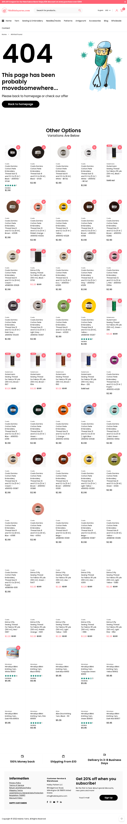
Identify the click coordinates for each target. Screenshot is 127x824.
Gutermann (110, 164)
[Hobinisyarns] (16, 10)
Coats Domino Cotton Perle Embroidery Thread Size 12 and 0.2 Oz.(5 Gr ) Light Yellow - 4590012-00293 (88, 481)
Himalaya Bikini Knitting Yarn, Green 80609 (87, 716)
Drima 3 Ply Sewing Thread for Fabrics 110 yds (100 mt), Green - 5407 (38, 577)
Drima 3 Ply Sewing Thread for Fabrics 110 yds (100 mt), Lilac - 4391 (63, 577)
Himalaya (8, 664)
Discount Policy (15, 798)
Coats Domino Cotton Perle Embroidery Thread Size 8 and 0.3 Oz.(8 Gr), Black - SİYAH (38, 172)
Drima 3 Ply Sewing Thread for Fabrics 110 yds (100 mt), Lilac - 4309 (88, 577)
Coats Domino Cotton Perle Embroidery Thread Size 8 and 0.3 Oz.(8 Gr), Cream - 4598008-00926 (12, 277)
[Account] (116, 10)
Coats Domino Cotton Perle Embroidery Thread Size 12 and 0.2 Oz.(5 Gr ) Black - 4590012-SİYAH (12, 173)
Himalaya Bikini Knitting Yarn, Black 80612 (36, 669)
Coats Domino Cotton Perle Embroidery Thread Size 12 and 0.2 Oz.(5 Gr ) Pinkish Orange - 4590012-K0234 (38, 228)
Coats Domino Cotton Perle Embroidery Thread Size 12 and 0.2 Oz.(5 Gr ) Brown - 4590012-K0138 (88, 228)
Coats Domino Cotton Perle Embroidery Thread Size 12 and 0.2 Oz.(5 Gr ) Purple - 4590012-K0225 (114, 382)
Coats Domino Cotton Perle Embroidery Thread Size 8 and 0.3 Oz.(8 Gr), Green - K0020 (63, 326)
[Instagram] (50, 802)
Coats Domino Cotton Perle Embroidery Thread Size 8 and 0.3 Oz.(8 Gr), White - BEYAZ (63, 172)
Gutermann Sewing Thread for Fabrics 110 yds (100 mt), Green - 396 (114, 325)
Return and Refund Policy (20, 788)
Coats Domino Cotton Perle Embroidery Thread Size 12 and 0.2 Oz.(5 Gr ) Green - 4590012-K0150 (38, 431)
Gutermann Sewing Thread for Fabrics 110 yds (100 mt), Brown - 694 (38, 379)
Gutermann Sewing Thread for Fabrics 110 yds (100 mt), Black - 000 (114, 171)
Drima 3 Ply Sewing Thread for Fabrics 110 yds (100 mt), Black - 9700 (38, 275)
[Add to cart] (18, 147)
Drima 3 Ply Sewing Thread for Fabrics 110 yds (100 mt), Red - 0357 (12, 627)
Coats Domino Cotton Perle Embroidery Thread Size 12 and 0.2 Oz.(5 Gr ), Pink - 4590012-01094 (114, 277)
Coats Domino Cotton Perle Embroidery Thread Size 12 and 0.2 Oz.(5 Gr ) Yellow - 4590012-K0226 (63, 228)
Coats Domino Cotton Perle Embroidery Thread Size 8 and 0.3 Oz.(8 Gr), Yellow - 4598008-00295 (114, 530)
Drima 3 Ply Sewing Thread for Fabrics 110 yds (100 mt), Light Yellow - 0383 (114, 577)
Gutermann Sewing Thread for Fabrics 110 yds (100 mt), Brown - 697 (12, 379)
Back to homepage (20, 104)
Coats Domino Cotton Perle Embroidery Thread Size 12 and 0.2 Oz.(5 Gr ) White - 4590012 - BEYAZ (88, 173)
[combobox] (55, 10)
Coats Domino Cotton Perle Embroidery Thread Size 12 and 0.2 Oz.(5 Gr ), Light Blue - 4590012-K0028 (88, 431)
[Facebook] (47, 802)
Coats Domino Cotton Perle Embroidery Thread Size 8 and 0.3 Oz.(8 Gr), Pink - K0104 (38, 529)
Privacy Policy (15, 783)
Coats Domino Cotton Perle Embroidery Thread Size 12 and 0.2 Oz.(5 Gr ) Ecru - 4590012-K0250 (63, 277)
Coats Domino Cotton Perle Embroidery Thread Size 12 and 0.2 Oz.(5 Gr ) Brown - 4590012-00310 (63, 481)
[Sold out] (120, 147)
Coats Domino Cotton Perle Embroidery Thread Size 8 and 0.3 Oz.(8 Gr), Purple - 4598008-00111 (12, 580)
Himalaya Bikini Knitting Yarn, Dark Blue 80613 (62, 669)
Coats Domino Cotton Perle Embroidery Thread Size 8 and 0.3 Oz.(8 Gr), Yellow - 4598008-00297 (88, 327)
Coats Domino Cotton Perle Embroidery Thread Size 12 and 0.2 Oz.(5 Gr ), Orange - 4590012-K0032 (63, 431)
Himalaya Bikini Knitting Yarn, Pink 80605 (38, 716)
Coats (7, 164)
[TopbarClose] (125, 2)
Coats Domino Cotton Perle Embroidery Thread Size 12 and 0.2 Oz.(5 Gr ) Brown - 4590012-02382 (114, 228)
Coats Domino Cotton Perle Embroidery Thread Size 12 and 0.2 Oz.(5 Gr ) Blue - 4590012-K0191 (12, 431)
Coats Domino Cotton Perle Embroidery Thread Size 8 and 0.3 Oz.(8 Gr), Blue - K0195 (12, 529)
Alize (57, 711)
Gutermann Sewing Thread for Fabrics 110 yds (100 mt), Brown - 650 (63, 379)
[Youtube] (61, 802)
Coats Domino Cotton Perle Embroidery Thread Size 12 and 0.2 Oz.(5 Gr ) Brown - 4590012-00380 (38, 481)
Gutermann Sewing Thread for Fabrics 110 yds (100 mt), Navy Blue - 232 (88, 379)
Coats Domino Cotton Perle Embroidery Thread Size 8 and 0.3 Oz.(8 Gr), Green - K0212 (114, 479)
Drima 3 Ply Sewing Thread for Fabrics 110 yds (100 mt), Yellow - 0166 (88, 627)
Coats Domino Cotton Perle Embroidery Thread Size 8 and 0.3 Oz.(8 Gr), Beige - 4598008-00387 (88, 530)
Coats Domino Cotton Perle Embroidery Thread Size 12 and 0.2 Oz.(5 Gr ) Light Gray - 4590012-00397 (38, 327)
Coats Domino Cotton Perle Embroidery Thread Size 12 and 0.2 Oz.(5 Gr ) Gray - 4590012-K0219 (88, 277)
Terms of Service (16, 785)
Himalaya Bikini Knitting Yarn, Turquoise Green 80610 (88, 670)
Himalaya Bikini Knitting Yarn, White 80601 (11, 669)
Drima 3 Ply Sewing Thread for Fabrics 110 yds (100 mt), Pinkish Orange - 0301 (38, 627)
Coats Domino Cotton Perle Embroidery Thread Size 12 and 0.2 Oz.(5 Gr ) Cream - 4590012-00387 (12, 481)
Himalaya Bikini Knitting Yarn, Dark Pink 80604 (12, 716)
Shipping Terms (16, 790)
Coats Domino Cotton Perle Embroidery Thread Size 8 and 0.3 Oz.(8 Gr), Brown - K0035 (12, 227)
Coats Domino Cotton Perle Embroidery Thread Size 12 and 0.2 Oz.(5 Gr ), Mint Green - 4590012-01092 (113, 431)
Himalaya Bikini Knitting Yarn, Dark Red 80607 (113, 716)
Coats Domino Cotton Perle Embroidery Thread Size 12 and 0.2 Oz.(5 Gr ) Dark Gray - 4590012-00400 (12, 327)
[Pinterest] (57, 802)
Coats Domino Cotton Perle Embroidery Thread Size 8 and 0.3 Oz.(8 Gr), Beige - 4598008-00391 (63, 530)
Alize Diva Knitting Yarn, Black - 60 (63, 714)
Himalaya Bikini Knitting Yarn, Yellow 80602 (113, 669)
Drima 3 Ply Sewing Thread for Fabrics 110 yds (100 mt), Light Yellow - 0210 (63, 627)
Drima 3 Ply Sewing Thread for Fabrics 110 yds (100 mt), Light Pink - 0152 (114, 627)
